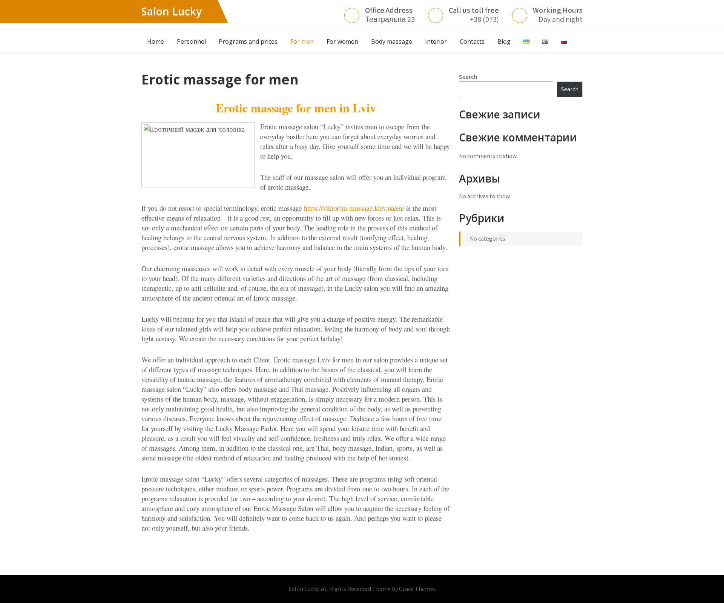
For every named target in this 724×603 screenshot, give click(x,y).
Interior (436, 41)
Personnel (191, 41)
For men (302, 41)
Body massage (391, 41)
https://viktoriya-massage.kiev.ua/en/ (354, 208)
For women (342, 41)
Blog (504, 41)
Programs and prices (248, 41)
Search (468, 77)
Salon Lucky (171, 11)
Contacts (472, 41)
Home (155, 41)
